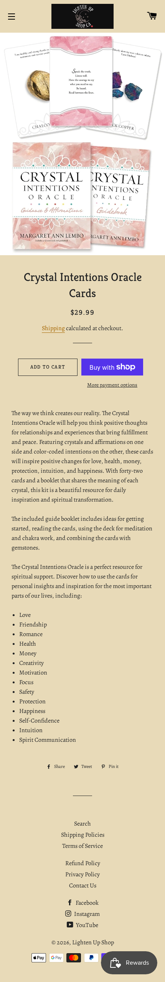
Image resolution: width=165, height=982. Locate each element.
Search (82, 823)
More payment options (112, 385)
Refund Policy (82, 863)
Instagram (86, 914)
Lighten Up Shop (93, 942)
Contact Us (82, 885)
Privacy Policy (82, 874)
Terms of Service (82, 846)
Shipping (53, 328)
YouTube (86, 925)
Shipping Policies (82, 835)
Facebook (86, 903)
